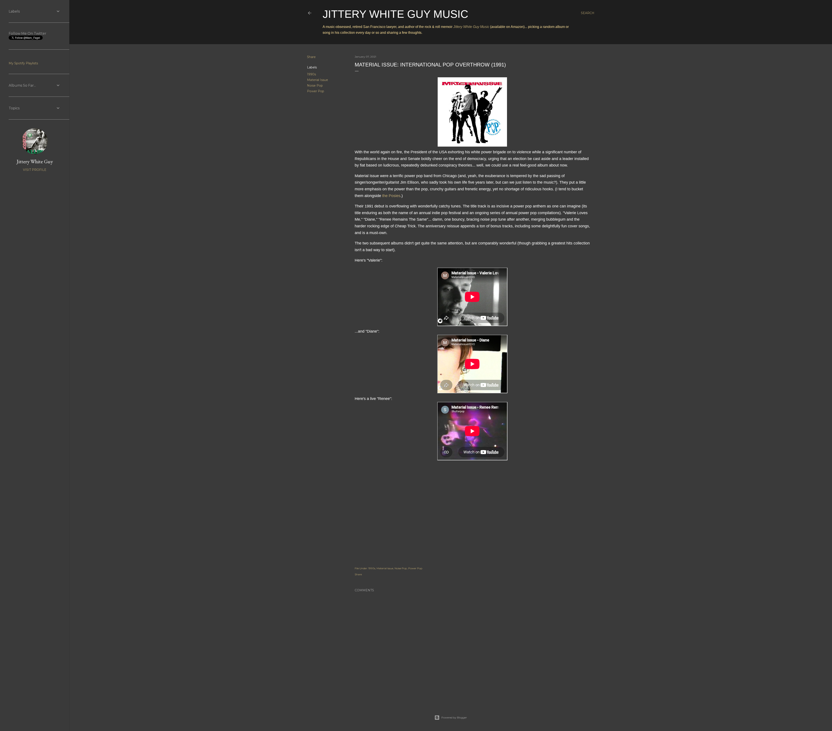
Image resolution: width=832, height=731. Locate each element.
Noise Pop (315, 85)
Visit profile (34, 170)
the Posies (391, 196)
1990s (311, 74)
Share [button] (311, 57)
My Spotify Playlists (23, 63)
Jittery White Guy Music (395, 14)
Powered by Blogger (454, 717)
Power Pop (315, 91)
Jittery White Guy (35, 161)
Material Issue (317, 80)
